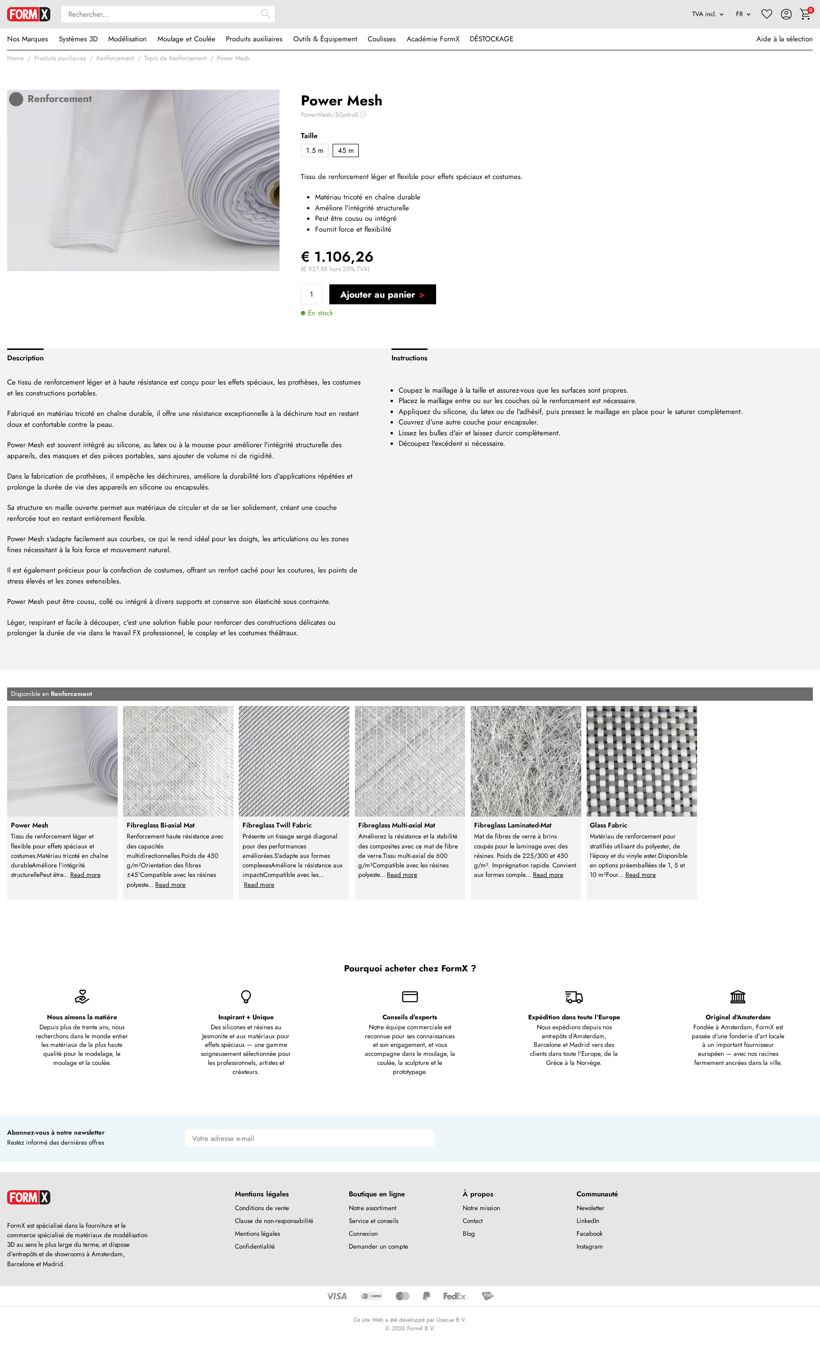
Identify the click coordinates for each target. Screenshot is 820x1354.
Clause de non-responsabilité (274, 1220)
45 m (346, 150)
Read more (85, 874)
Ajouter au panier (377, 294)
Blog (469, 1233)
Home (15, 58)
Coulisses (382, 39)
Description (25, 358)
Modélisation (127, 39)
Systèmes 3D (78, 39)
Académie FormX (433, 39)
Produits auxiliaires (254, 39)
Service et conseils (373, 1220)
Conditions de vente (262, 1208)
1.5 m (315, 150)
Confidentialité (255, 1246)
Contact (473, 1220)
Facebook (590, 1233)
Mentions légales (257, 1233)
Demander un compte (378, 1246)
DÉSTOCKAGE (491, 39)
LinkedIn (588, 1220)
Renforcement (115, 58)
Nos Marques (27, 39)
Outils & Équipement (325, 39)
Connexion (363, 1233)
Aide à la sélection (784, 39)
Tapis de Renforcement (175, 58)
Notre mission (481, 1208)
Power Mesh (233, 58)
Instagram (590, 1246)
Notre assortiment (372, 1208)
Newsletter (591, 1208)
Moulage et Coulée (186, 39)
